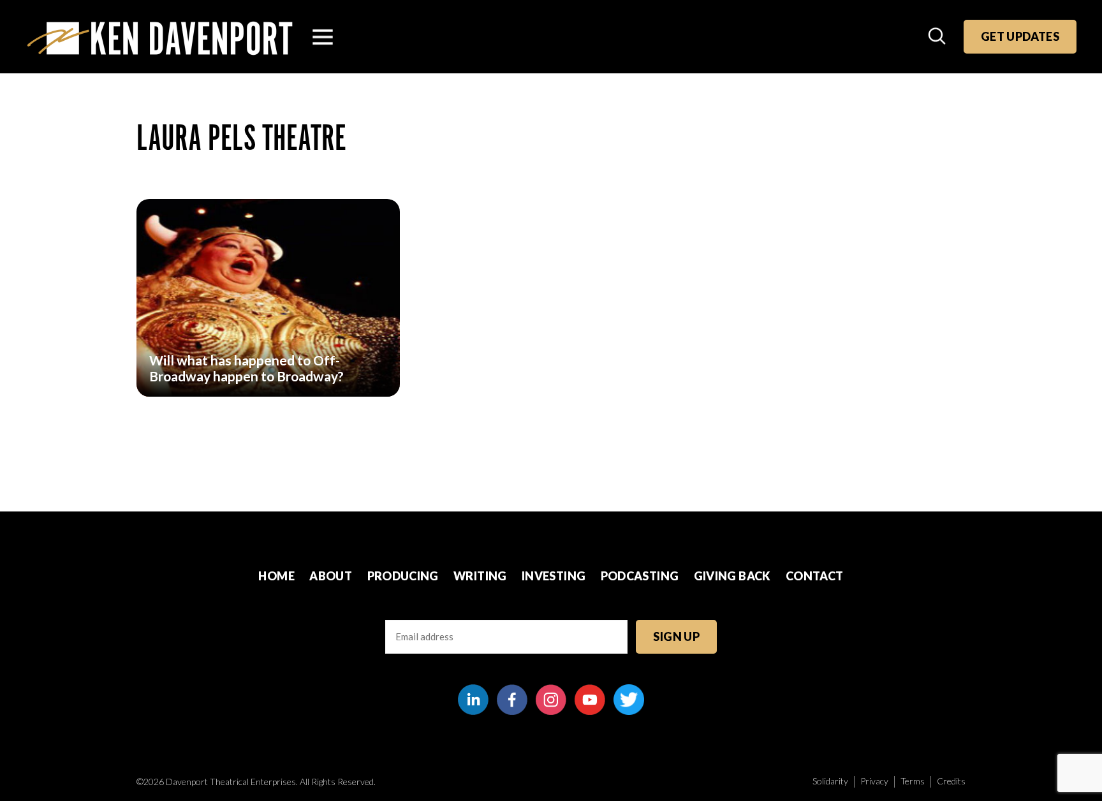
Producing (403, 576)
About (330, 576)
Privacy (874, 780)
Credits (951, 780)
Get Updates (1020, 36)
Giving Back (732, 576)
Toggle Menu (322, 37)
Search (938, 37)
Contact (815, 576)
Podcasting (640, 576)
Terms (912, 780)
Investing (553, 576)
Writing (480, 576)
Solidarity (830, 780)
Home (276, 576)
